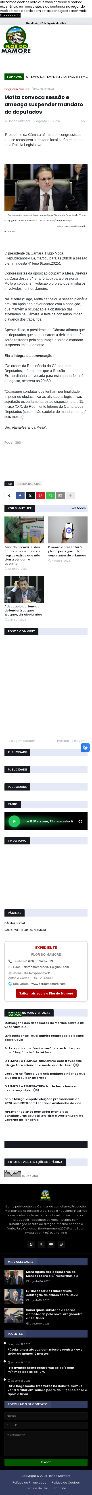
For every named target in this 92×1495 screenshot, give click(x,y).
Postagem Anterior (21, 741)
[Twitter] (30, 495)
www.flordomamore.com (48, 984)
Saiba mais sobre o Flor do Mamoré (46, 993)
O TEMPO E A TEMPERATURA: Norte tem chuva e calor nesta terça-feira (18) (44, 1088)
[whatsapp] (46, 1128)
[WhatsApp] (50, 495)
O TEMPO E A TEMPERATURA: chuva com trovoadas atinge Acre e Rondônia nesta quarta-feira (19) (56, 77)
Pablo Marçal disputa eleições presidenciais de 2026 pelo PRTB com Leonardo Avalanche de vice (42, 1101)
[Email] (60, 495)
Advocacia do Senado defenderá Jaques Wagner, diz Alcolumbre (23, 611)
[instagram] (46, 1134)
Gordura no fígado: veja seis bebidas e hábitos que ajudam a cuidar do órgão (44, 1076)
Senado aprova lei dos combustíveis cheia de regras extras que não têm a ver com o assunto (22, 555)
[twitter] (46, 1132)
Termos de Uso (37, 1488)
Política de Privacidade (29, 1482)
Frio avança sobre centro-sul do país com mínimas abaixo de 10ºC (41, 1370)
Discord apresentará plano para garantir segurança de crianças (67, 551)
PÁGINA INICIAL (14, 923)
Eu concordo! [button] (10, 15)
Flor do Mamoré (59, 1476)
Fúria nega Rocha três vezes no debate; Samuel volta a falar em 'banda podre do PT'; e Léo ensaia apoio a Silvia (47, 1390)
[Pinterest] (40, 495)
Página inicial (14, 89)
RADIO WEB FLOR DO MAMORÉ (25, 930)
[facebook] (46, 1130)
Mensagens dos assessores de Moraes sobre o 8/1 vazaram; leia (44, 1025)
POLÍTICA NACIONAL (40, 89)
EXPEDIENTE (46, 947)
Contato (59, 1488)
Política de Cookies (66, 1482)
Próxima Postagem (71, 741)
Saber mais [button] (78, 11)
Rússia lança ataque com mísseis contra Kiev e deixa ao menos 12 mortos (45, 1352)
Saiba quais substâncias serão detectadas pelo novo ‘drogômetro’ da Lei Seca (42, 1050)
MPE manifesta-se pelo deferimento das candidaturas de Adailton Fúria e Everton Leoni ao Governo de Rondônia (43, 1116)
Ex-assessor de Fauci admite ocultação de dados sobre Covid (44, 1038)
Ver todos (78, 508)
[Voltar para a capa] (15, 40)
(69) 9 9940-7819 (40, 961)
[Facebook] (20, 495)
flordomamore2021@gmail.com (46, 967)
